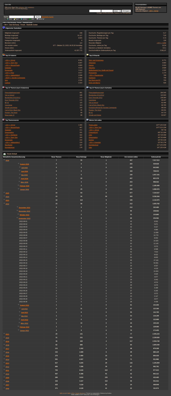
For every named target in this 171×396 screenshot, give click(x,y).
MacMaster (8, 145)
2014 (7, 360)
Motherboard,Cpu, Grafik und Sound (101, 70)
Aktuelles (92, 68)
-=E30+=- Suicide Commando (15, 78)
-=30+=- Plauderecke (96, 75)
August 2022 (24, 305)
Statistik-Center (27, 22)
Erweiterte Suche (47, 17)
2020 (7, 338)
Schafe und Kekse (11, 108)
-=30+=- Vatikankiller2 (12, 75)
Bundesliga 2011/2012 (12, 98)
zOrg (90, 135)
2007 (7, 385)
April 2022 (24, 320)
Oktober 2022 (24, 215)
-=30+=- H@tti (153, 11)
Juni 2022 (24, 312)
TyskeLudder (93, 125)
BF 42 (7, 103)
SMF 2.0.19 (63, 393)
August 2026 (24, 164)
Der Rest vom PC (95, 80)
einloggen (21, 7)
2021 (7, 334)
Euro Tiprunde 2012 (12, 100)
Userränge (8, 105)
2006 (7, 389)
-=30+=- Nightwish (11, 135)
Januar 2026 (24, 189)
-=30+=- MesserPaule (12, 65)
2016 (7, 352)
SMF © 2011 (71, 393)
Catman (7, 83)
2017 (7, 349)
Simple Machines (80, 393)
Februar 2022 (24, 327)
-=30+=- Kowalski (95, 142)
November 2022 (24, 211)
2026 (7, 160)
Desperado (9, 70)
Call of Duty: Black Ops (12, 110)
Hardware (92, 78)
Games (91, 65)
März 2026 (24, 182)
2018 (7, 345)
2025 (7, 193)
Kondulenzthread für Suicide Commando (103, 108)
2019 (7, 341)
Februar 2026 (24, 186)
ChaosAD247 (93, 132)
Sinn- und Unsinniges (96, 60)
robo (90, 147)
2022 (7, 204)
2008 (7, 381)
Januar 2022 (24, 331)
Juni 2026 (24, 171)
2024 (7, 197)
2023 (7, 200)
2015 (7, 356)
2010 (7, 374)
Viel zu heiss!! (9, 95)
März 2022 (24, 323)
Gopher (91, 140)
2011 (7, 370)
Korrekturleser (10, 147)
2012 (7, 367)
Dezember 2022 (24, 208)
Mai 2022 (24, 316)
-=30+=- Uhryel (10, 60)
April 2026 (24, 179)
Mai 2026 (24, 175)
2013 (7, 363)
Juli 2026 (24, 168)
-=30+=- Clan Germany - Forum (12, 22)
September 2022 (24, 218)
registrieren (31, 7)
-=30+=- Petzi (9, 73)
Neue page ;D (9, 115)
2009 (7, 378)
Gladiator (8, 68)
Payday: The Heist (11, 113)
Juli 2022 (24, 309)
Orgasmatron (9, 132)
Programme (93, 73)
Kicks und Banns (94, 83)
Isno (6, 80)
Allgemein (92, 63)
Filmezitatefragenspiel (12, 93)
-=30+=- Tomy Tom (11, 63)
